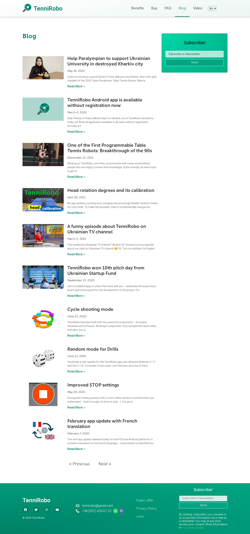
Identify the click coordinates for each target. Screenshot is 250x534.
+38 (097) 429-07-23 (96, 511)
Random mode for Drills (92, 349)
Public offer (144, 500)
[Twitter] (36, 510)
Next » (104, 464)
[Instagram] (47, 510)
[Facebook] (25, 510)
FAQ (168, 8)
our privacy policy (193, 527)
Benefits (137, 8)
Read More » (76, 86)
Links (140, 516)
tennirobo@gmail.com (97, 506)
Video (197, 8)
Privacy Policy (146, 508)
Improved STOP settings (93, 385)
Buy (154, 8)
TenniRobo (48, 8)
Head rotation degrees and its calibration (110, 190)
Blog (182, 8)
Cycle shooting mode (90, 309)
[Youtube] (57, 510)
